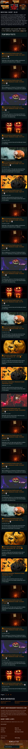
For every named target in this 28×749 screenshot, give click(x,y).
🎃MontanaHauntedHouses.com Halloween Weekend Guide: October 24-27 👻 (13, 246)
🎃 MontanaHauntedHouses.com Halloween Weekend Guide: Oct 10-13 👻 (12, 301)
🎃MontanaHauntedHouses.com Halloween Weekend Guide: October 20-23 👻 (13, 629)
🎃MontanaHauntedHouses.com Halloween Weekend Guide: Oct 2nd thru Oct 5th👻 (13, 163)
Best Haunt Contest (19, 731)
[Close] (26, 741)
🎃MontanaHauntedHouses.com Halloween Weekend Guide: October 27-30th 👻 (13, 601)
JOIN (21, 746)
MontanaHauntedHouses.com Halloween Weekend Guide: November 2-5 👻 (14, 410)
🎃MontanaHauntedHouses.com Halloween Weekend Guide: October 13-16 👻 (13, 656)
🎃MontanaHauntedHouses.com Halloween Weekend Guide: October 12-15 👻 (13, 492)
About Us (17, 728)
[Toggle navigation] (25, 2)
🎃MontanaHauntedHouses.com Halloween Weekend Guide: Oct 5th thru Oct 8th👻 (13, 520)
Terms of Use (18, 729)
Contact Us (3, 728)
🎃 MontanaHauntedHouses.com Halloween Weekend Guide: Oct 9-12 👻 (13, 136)
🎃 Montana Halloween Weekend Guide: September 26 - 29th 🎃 (12, 356)
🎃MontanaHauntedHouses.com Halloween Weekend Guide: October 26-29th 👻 (13, 437)
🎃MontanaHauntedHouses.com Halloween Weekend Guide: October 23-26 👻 (13, 81)
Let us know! (3, 724)
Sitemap (2, 729)
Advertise (3, 737)
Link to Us (3, 731)
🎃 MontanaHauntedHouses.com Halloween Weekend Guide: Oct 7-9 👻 (14, 684)
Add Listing (17, 737)
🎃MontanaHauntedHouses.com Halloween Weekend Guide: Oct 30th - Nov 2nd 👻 (13, 55)
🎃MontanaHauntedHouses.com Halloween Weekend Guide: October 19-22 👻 (13, 465)
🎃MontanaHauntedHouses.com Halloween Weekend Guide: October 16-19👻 (13, 108)
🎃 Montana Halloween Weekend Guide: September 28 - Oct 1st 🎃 (12, 547)
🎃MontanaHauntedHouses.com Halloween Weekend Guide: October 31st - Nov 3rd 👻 (13, 220)
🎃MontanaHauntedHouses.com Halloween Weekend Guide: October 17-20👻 (13, 273)
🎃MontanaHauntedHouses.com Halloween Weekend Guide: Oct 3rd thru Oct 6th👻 (13, 328)
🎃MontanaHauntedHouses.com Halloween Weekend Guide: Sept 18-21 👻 (13, 191)
